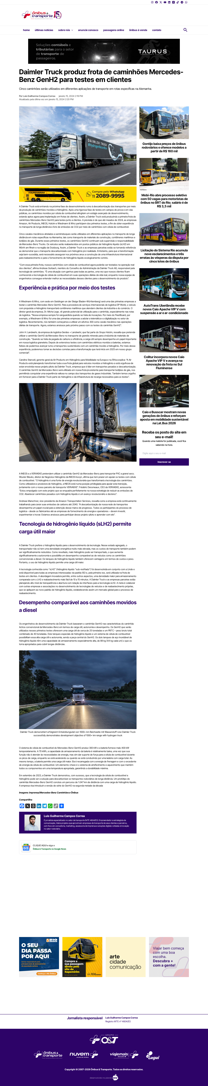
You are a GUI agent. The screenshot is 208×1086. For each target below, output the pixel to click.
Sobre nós (64, 30)
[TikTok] (177, 2)
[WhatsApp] (186, 2)
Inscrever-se (164, 461)
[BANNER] (78, 194)
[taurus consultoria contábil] (104, 51)
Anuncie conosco (88, 30)
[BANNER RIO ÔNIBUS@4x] (39, 956)
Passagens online (113, 30)
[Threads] (173, 2)
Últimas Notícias (44, 30)
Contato (156, 30)
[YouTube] (165, 2)
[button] (71, 30)
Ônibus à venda (138, 30)
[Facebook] (156, 2)
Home (26, 30)
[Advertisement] (120, 13)
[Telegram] (182, 2)
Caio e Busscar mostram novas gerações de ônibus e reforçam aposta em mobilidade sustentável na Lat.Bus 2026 (164, 417)
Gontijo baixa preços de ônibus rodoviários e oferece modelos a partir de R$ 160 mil (164, 147)
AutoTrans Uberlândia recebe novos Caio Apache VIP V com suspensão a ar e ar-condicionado (164, 309)
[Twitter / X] (160, 2)
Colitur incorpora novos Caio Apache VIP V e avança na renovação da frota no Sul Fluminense (164, 362)
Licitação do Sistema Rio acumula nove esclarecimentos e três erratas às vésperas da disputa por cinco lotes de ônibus (164, 255)
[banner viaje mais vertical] (169, 956)
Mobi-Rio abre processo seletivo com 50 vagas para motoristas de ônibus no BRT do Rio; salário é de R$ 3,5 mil (164, 200)
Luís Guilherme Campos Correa (39, 96)
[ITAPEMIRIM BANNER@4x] (82, 956)
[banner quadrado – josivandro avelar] (126, 956)
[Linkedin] (169, 2)
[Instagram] (152, 2)
